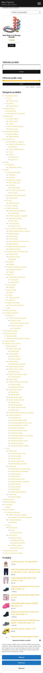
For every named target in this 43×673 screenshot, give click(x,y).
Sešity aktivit (14, 282)
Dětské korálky (13, 254)
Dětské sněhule (15, 487)
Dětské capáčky (15, 474)
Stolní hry (11, 155)
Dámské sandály (15, 456)
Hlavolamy (13, 147)
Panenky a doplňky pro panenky (16, 267)
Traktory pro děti (13, 298)
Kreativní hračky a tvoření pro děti (17, 252)
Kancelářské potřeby (11, 331)
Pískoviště (13, 221)
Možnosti (21, 668)
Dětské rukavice (15, 359)
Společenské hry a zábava (14, 142)
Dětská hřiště (14, 213)
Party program (11, 285)
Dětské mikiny (15, 372)
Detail (11, 45)
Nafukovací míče (13, 203)
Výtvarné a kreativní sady (20, 323)
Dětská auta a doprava (13, 180)
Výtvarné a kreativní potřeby (17, 318)
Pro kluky (9, 295)
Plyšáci (10, 293)
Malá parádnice (13, 244)
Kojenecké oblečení (10, 333)
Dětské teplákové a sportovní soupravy (21, 413)
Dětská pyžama (15, 377)
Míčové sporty (13, 528)
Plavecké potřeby (10, 502)
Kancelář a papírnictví (11, 313)
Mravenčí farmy (13, 106)
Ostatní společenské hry (16, 149)
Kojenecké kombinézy (17, 428)
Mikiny (8, 507)
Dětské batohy (13, 121)
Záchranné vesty (17, 548)
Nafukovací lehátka (18, 543)
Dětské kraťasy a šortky (16, 367)
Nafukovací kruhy (18, 540)
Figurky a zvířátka (12, 206)
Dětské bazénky (13, 137)
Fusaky (10, 124)
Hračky (6, 170)
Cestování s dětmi (12, 119)
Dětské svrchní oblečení (16, 400)
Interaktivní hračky (14, 249)
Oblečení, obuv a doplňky (12, 344)
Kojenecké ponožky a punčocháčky (21, 436)
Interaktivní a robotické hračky (16, 246)
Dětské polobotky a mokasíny (19, 482)
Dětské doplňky (13, 354)
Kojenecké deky (11, 336)
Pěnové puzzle (13, 129)
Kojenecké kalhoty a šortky (19, 425)
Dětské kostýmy (13, 234)
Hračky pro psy (13, 101)
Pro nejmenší (10, 300)
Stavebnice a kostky (13, 303)
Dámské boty (12, 451)
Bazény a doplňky (12, 134)
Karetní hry (13, 160)
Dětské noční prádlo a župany (18, 374)
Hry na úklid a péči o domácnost (18, 241)
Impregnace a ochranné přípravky (21, 517)
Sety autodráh (15, 188)
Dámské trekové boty (17, 461)
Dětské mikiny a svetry (15, 369)
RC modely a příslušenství (16, 190)
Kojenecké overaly (16, 433)
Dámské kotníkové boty (18, 453)
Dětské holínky (15, 476)
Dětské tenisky (15, 489)
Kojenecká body (15, 418)
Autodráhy (11, 185)
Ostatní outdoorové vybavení (17, 515)
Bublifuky (11, 264)
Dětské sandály (15, 484)
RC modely (13, 193)
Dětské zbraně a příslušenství (16, 195)
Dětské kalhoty (11, 111)
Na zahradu (10, 262)
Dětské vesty (14, 410)
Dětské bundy (14, 402)
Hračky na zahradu (12, 208)
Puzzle (10, 152)
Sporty (8, 525)
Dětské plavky (12, 379)
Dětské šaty (14, 392)
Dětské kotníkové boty (17, 479)
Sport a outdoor (9, 510)
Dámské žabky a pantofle (18, 464)
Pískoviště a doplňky (15, 218)
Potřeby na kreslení (16, 326)
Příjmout (21, 657)
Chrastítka (11, 175)
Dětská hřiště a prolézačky (17, 211)
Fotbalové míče (17, 533)
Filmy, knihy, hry (9, 139)
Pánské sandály (15, 497)
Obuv (8, 448)
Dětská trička (14, 351)
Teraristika (9, 103)
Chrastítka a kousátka (13, 172)
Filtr (21, 84)
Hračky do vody (15, 226)
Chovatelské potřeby (11, 96)
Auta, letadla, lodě (14, 183)
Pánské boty (12, 494)
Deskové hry (14, 157)
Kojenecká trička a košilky (18, 420)
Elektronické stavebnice (16, 305)
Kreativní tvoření (15, 321)
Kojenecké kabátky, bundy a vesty (21, 423)
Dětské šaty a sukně (15, 390)
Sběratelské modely (14, 167)
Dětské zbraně (13, 198)
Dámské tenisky (15, 459)
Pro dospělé (8, 505)
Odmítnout (21, 663)
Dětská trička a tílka (14, 349)
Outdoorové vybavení (13, 512)
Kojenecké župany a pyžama (19, 446)
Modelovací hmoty (14, 257)
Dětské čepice (15, 356)
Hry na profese (13, 239)
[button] (40, 640)
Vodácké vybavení (16, 545)
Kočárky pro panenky (15, 269)
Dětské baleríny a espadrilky (19, 471)
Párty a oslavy (9, 499)
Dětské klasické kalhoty (18, 364)
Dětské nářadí (12, 236)
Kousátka (11, 178)
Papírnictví (9, 275)
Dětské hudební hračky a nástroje (19, 231)
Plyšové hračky (11, 290)
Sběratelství (10, 165)
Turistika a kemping (14, 520)
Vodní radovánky (13, 224)
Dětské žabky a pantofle (18, 492)
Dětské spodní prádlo (15, 397)
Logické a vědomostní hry (16, 144)
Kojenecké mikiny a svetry (18, 430)
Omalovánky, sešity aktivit (16, 277)
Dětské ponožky (15, 384)
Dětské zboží (8, 116)
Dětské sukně (14, 395)
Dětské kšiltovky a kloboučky (15, 114)
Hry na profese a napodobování (16, 229)
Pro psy (8, 98)
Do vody (9, 200)
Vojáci (8, 308)
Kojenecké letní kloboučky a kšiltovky (18, 338)
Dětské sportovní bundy (18, 407)
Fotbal (12, 530)
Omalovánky (14, 280)
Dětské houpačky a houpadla (17, 216)
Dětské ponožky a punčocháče (18, 382)
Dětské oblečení (9, 109)
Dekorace (11, 287)
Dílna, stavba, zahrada (11, 131)
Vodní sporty (12, 535)
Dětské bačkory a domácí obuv (20, 469)
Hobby (6, 162)
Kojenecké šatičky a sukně (19, 441)
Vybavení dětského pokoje (14, 126)
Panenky (11, 272)
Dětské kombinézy (16, 405)
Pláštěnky (13, 522)
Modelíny (13, 259)
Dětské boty (12, 466)
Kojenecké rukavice (16, 438)
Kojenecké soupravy (16, 443)
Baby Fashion (8, 2)
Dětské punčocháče (16, 387)
